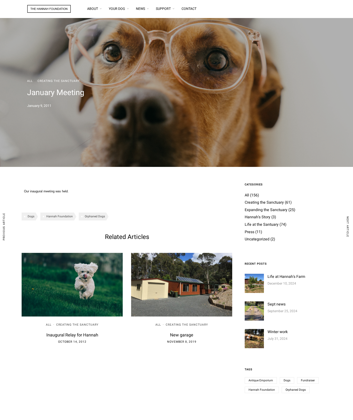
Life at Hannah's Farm (286, 277)
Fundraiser (308, 380)
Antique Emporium (261, 380)
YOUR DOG (117, 8)
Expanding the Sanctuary (266, 210)
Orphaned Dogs (95, 216)
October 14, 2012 (72, 342)
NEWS (140, 8)
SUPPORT (163, 8)
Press (249, 232)
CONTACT (189, 8)
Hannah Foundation (59, 216)
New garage (181, 335)
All (30, 81)
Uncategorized (257, 239)
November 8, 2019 (181, 342)
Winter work (278, 332)
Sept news (277, 304)
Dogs (31, 216)
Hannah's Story (257, 217)
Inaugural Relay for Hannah (72, 335)
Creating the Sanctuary (58, 81)
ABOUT (92, 8)
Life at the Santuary (262, 224)
